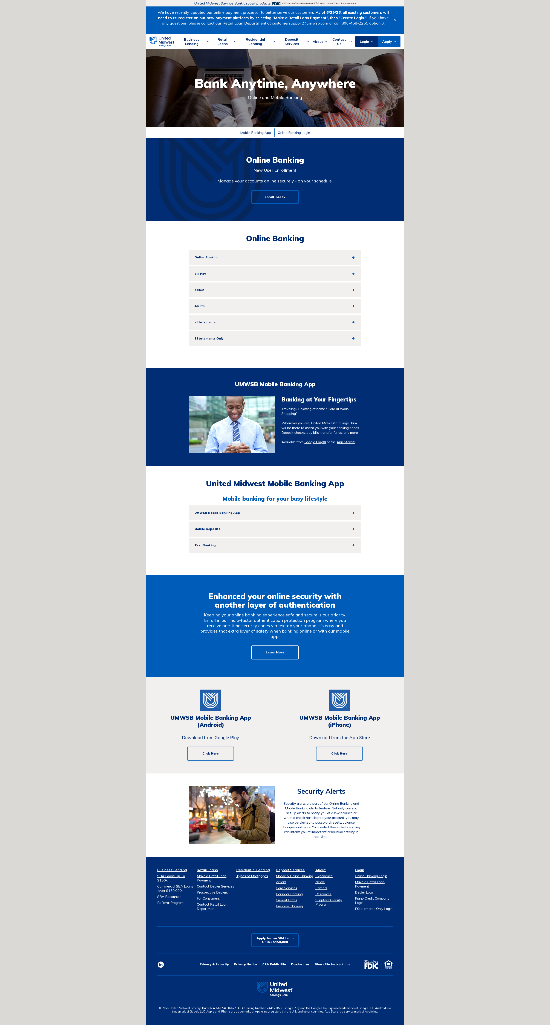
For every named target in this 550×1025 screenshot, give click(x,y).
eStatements (204, 322)
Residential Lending (253, 870)
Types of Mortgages (252, 876)
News (320, 882)
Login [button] (364, 41)
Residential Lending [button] (255, 41)
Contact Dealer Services (215, 886)
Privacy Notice (245, 964)
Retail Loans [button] (222, 41)
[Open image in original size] (162, 41)
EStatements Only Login (374, 908)
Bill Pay (200, 274)
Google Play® (315, 442)
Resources (323, 894)
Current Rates (286, 900)
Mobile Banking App (255, 132)
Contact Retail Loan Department (212, 906)
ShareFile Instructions (332, 964)
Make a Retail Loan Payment (211, 878)
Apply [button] (387, 41)
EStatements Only (208, 338)
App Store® (346, 442)
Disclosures (300, 964)
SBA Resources (169, 896)
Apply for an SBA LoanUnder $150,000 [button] (275, 940)
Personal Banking (289, 894)
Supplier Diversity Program (328, 902)
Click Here (210, 753)
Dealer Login (364, 892)
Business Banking (289, 906)
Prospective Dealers (212, 892)
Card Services (286, 888)
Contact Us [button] (339, 41)
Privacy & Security (214, 964)
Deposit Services (290, 870)
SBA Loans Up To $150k (171, 878)
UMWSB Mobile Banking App (217, 513)
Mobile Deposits (207, 529)
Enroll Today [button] (275, 197)
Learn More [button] (275, 652)
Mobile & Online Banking (294, 876)
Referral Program (170, 902)
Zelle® (199, 290)
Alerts (199, 306)
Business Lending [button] (191, 41)
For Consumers (208, 898)
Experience (324, 876)
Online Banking (206, 257)
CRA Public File (274, 964)
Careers (321, 888)
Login (359, 870)
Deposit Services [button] (291, 41)
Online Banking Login (294, 132)
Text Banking (205, 545)
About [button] (318, 41)
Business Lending (172, 870)
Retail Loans (207, 870)
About (320, 870)
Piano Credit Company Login (372, 900)
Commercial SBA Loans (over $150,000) (175, 888)
